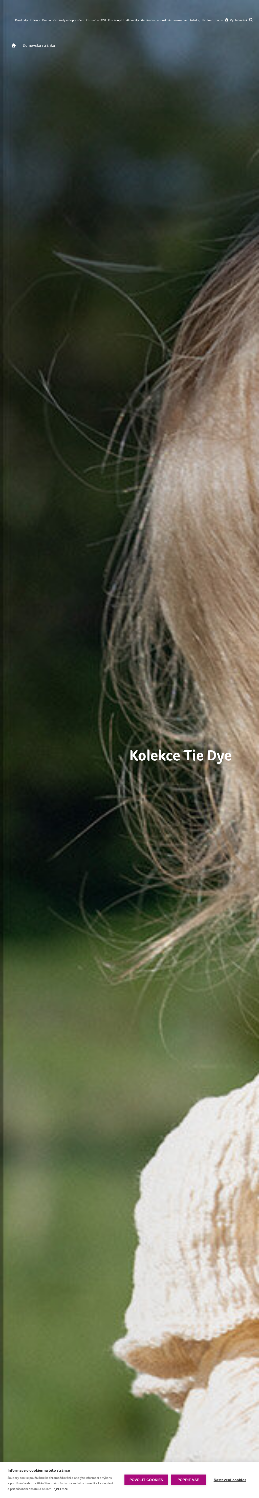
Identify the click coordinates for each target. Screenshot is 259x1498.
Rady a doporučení (71, 20)
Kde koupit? (116, 20)
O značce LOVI (96, 20)
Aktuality (132, 20)
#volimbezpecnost (153, 20)
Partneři (207, 20)
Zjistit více (61, 1489)
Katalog (194, 20)
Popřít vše (188, 1480)
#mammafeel (177, 20)
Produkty (21, 20)
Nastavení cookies (230, 1480)
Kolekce (35, 20)
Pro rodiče (49, 20)
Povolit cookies (146, 1480)
